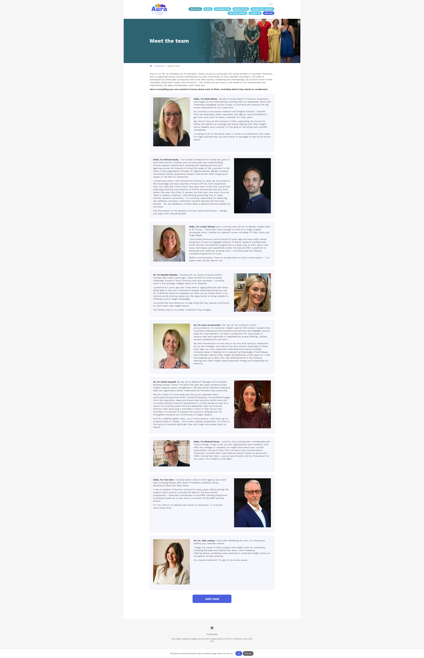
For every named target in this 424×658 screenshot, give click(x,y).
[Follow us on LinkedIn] (212, 628)
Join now (269, 13)
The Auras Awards (237, 13)
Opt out (248, 653)
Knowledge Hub (222, 9)
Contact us (255, 13)
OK (239, 653)
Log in (270, 4)
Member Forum (241, 9)
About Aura (195, 9)
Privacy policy (212, 634)
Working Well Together (262, 9)
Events (208, 9)
